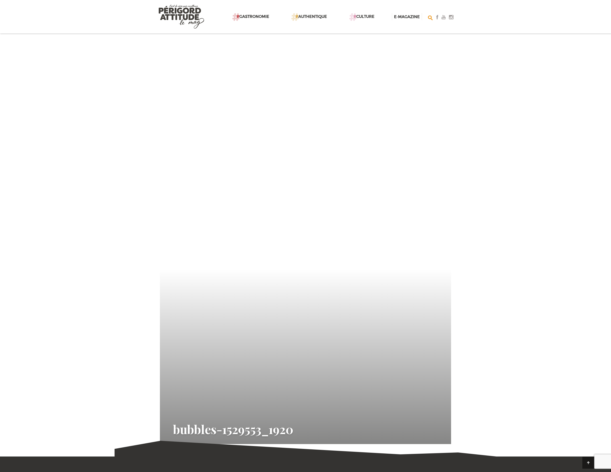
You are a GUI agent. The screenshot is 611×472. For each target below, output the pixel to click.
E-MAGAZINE (407, 16)
